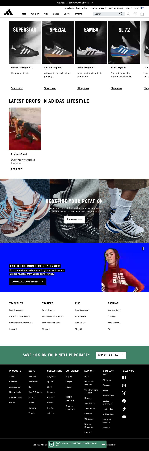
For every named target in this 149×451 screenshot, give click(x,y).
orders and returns (89, 8)
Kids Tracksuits (16, 310)
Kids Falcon (80, 323)
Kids (46, 14)
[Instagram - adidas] (131, 386)
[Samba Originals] (91, 56)
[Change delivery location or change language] (142, 8)
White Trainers (48, 310)
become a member (116, 8)
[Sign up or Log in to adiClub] (128, 13)
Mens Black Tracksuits (19, 316)
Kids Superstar (82, 310)
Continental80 (114, 310)
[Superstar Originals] (25, 56)
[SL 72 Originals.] (124, 56)
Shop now (17, 88)
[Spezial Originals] (58, 56)
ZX (109, 329)
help (78, 8)
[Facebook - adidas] (131, 378)
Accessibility (110, 445)
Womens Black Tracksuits (20, 323)
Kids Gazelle (80, 316)
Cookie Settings (40, 445)
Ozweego (112, 316)
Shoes (56, 14)
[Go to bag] (142, 13)
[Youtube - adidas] (131, 417)
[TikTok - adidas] (131, 409)
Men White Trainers (51, 323)
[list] (74, 56)
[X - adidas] (131, 394)
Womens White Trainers (52, 316)
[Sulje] (51, 444)
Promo (78, 14)
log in (136, 8)
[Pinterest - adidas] (131, 401)
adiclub (129, 8)
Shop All (13, 329)
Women (35, 14)
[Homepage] (8, 12)
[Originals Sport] (25, 140)
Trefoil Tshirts (114, 323)
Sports (67, 14)
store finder (69, 8)
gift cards (103, 8)
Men (24, 14)
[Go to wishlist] (135, 13)
